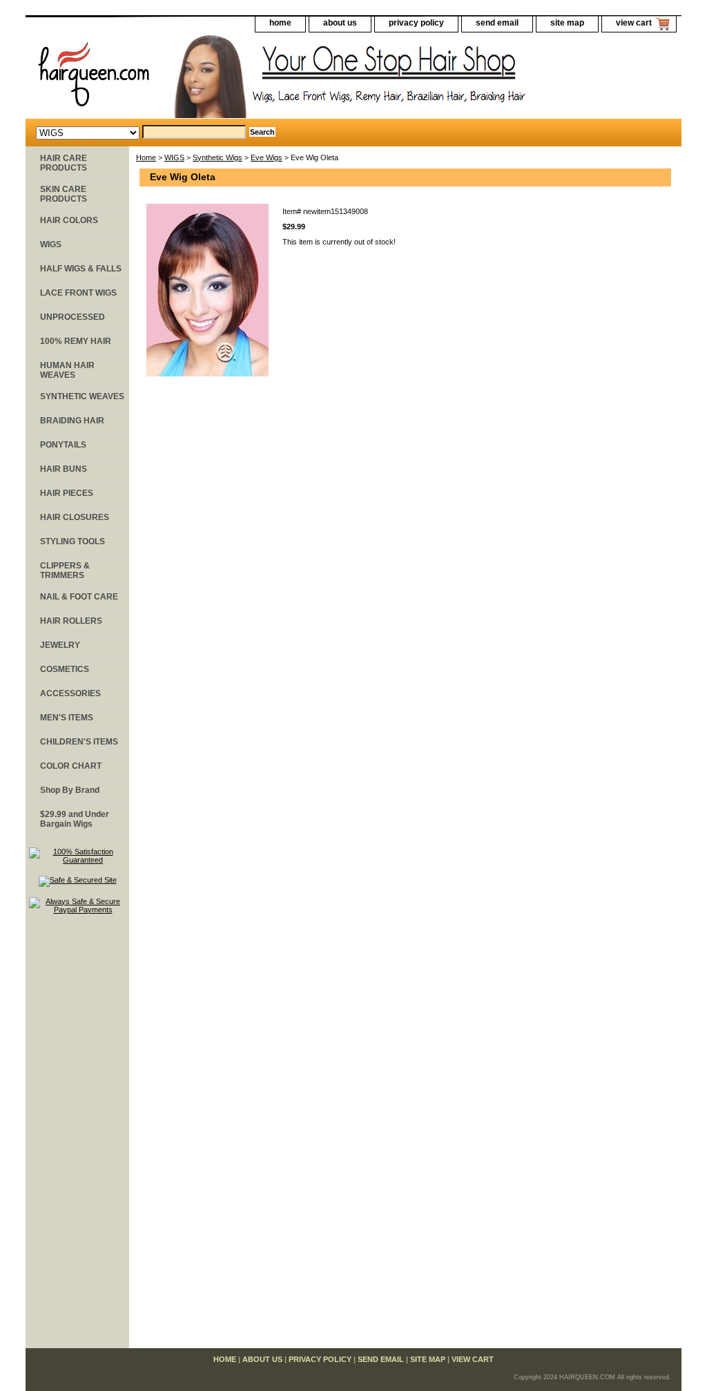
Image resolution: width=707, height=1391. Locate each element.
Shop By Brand (69, 790)
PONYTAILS (63, 445)
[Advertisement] (77, 1137)
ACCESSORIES (70, 693)
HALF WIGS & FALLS (81, 269)
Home (146, 157)
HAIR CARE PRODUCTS (63, 163)
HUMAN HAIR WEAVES (67, 370)
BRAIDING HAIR (72, 420)
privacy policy (416, 23)
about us (340, 23)
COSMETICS (64, 669)
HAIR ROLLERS (71, 621)
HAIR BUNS (63, 469)
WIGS (174, 157)
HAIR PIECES (66, 493)
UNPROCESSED (72, 317)
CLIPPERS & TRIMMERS (65, 570)
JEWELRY (60, 645)
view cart (634, 23)
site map (567, 23)
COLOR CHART (70, 766)
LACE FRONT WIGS (78, 293)
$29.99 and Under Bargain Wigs (74, 819)
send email (497, 23)
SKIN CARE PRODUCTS (63, 194)
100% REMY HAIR (75, 341)
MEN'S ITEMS (66, 717)
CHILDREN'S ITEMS (79, 742)
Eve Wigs (266, 157)
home (280, 23)
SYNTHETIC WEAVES (82, 396)
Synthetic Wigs (217, 157)
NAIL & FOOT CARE (79, 597)
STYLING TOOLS (72, 541)
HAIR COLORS (69, 220)
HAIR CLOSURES (74, 517)
